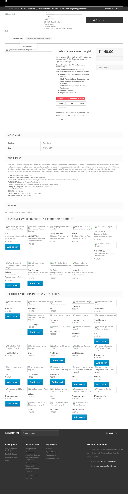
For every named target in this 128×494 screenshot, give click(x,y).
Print (61, 119)
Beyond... (9, 308)
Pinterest (62, 108)
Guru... (31, 394)
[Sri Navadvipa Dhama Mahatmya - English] (105, 328)
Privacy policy (31, 463)
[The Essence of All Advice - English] (83, 404)
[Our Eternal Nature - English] (39, 264)
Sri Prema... (100, 251)
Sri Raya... (55, 409)
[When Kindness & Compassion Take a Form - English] (16, 265)
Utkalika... (77, 306)
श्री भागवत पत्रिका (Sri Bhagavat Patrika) (58, 29)
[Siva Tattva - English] (105, 227)
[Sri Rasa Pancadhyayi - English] (83, 328)
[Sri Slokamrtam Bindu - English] (39, 347)
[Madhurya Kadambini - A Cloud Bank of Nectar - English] (39, 229)
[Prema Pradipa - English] (61, 315)
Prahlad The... (56, 331)
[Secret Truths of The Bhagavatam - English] (39, 404)
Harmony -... (78, 320)
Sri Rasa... (77, 334)
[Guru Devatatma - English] (39, 389)
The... (74, 377)
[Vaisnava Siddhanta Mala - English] (39, 303)
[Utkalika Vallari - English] (83, 302)
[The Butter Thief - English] (105, 315)
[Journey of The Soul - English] (105, 303)
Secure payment (32, 475)
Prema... (54, 320)
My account (52, 444)
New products (31, 449)
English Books (49, 24)
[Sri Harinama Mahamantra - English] (61, 303)
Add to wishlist (104, 67)
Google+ (81, 103)
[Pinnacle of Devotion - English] (105, 390)
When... (8, 272)
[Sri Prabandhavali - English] (16, 369)
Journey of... (100, 308)
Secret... (32, 409)
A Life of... (54, 353)
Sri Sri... (54, 270)
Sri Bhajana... (78, 353)
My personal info (52, 458)
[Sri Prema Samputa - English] (105, 245)
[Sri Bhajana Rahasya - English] (83, 347)
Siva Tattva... (100, 231)
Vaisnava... (33, 308)
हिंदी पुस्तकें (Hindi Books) (52, 22)
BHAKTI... (76, 233)
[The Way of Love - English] (39, 369)
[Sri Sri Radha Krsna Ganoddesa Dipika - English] (61, 264)
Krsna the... (77, 270)
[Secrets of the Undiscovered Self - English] (61, 369)
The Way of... (34, 374)
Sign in (119, 9)
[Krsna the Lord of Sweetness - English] (83, 264)
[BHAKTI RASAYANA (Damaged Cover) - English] (83, 228)
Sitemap (29, 478)
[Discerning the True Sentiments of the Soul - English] (39, 317)
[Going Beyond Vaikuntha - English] (61, 228)
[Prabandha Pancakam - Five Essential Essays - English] (105, 348)
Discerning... (33, 324)
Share (70, 103)
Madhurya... (33, 236)
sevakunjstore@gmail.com (106, 466)
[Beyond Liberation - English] (16, 303)
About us (29, 472)
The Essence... (79, 409)
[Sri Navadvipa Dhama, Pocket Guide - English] (16, 228)
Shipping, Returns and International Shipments (33, 457)
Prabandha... (100, 355)
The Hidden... (11, 353)
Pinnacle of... (100, 396)
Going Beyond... (57, 233)
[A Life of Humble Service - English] (61, 347)
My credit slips (51, 452)
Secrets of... (55, 374)
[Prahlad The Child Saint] (61, 327)
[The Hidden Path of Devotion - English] (16, 347)
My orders (49, 449)
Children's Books (50, 26)
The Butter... (100, 320)
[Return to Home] (8, 38)
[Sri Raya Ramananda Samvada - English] (61, 404)
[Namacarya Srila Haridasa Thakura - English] (83, 390)
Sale (6, 31)
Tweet (61, 103)
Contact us (109, 9)
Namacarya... (78, 396)
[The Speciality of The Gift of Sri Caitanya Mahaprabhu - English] (83, 370)
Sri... (7, 233)
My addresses (51, 455)
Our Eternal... (34, 270)
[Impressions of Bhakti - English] (16, 390)
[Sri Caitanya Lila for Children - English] (61, 390)
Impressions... (12, 396)
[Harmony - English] (83, 315)
